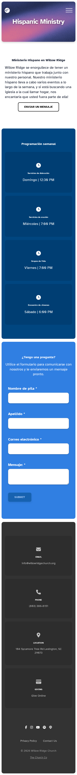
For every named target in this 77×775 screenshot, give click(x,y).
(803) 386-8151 (38, 606)
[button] (69, 10)
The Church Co (38, 757)
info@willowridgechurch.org (38, 563)
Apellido (16, 414)
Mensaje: (16, 465)
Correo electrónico (25, 439)
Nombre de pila (22, 388)
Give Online (38, 695)
